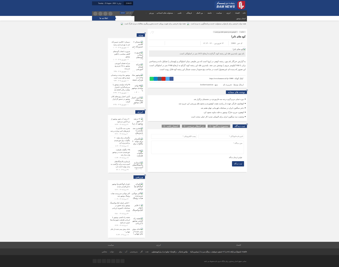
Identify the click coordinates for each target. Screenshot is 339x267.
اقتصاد (237, 13)
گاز (141, 252)
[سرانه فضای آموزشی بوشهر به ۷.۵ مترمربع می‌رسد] (126, 67)
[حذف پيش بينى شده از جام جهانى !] (126, 231)
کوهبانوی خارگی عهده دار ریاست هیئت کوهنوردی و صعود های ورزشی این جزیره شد (211, 104)
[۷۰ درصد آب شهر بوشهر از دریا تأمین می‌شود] (126, 121)
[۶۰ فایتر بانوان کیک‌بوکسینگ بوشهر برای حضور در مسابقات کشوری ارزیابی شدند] (126, 208)
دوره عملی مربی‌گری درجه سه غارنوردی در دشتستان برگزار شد (219, 99)
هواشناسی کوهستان (160, 252)
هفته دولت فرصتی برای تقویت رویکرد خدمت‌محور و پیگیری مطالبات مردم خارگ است (155, 24)
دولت (112, 252)
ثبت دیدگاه (238, 164)
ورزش (151, 13)
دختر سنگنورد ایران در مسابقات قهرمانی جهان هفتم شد (222, 108)
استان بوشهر (241, 18)
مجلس (104, 252)
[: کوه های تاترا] (154, 43)
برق (120, 252)
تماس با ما (194, 252)
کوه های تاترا (238, 36)
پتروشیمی (134, 252)
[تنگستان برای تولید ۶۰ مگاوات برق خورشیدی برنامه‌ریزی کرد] (126, 142)
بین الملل (199, 13)
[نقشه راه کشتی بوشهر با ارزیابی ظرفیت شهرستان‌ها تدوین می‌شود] (126, 221)
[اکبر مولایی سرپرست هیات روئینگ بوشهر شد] (126, 196)
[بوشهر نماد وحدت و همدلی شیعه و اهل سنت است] (126, 78)
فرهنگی (189, 13)
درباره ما (173, 252)
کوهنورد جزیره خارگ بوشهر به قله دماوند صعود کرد (224, 112)
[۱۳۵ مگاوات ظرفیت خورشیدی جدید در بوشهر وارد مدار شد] (126, 154)
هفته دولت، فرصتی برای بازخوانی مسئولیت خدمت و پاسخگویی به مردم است (218, 24)
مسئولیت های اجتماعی (165, 13)
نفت (147, 252)
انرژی (228, 13)
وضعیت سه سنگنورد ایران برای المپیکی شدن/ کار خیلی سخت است (217, 117)
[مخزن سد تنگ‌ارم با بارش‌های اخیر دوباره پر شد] (126, 131)
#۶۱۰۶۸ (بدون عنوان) (220, 252)
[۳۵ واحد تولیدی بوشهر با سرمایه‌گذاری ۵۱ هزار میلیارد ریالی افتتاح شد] (126, 88)
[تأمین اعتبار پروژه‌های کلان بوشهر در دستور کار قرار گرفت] (126, 100)
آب (126, 252)
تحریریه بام (227, 85)
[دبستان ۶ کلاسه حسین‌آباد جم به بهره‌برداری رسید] (126, 44)
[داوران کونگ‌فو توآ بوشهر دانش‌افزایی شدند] (126, 186)
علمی (180, 13)
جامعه (210, 13)
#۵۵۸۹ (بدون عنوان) (239, 252)
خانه (244, 13)
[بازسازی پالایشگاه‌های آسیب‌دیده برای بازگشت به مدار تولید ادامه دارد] (126, 165)
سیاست (219, 13)
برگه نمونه (205, 252)
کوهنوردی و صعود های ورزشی (225, 32)
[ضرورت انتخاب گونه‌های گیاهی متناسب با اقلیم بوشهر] (126, 55)
